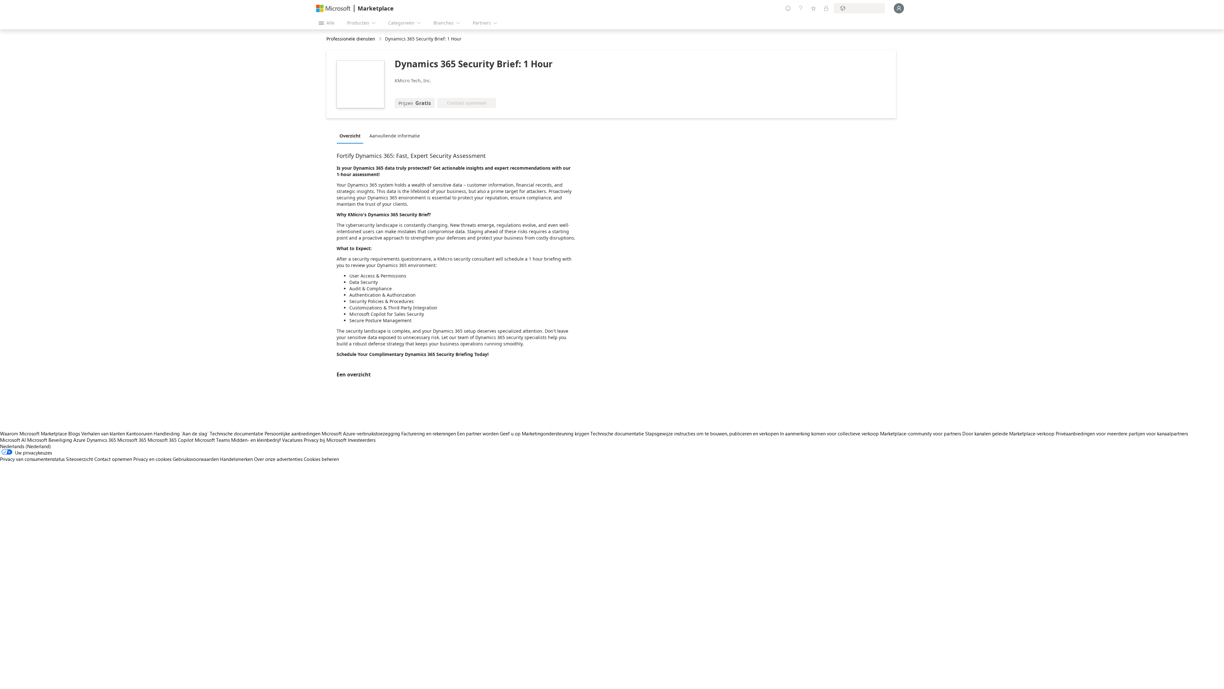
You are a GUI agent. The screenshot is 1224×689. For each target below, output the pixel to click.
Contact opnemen (113, 459)
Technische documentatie (236, 433)
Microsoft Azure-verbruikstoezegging (361, 433)
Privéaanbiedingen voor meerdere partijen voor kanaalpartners (1122, 433)
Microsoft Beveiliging (49, 440)
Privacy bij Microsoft (325, 440)
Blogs (74, 433)
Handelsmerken (236, 459)
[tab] (352, 136)
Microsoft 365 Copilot (170, 440)
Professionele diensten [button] (350, 39)
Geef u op (510, 433)
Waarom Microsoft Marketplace (33, 433)
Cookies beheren (321, 459)
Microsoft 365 (131, 440)
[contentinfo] (380, 39)
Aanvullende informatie (394, 136)
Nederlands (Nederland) (25, 446)
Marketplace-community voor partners (920, 433)
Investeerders (361, 440)
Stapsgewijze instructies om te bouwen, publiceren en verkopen (712, 433)
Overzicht (350, 136)
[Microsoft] (333, 8)
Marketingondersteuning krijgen (555, 433)
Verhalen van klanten (103, 433)
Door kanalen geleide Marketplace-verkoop (1008, 433)
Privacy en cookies (152, 459)
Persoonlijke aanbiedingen (292, 433)
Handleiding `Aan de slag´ (181, 433)
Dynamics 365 (101, 440)
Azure (79, 440)
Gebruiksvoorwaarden (196, 459)
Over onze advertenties (278, 459)
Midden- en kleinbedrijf (256, 440)
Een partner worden (478, 433)
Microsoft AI (13, 440)
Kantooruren (139, 433)
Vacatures (292, 440)
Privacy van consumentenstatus (32, 459)
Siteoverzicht (79, 459)
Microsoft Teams (212, 440)
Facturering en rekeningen (428, 433)
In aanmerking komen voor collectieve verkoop (829, 433)
